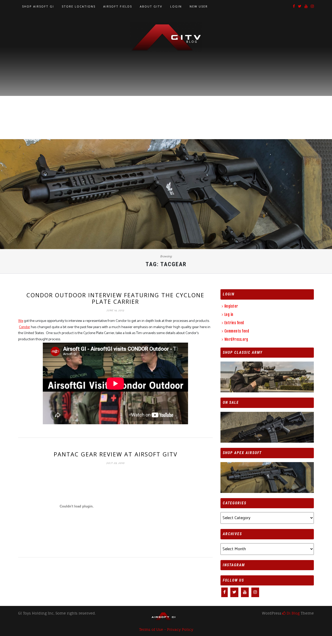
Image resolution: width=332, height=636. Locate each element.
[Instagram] (312, 7)
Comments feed (236, 331)
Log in (228, 314)
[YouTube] (306, 7)
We (20, 321)
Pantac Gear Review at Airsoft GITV (115, 454)
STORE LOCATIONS (78, 6)
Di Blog (293, 613)
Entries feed (234, 323)
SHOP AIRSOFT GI (38, 6)
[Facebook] (294, 7)
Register (231, 306)
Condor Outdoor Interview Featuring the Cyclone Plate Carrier (115, 298)
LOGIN (176, 6)
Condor (24, 327)
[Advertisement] (166, 91)
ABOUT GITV (151, 6)
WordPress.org (236, 339)
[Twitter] (299, 7)
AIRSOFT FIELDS (117, 6)
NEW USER (199, 6)
